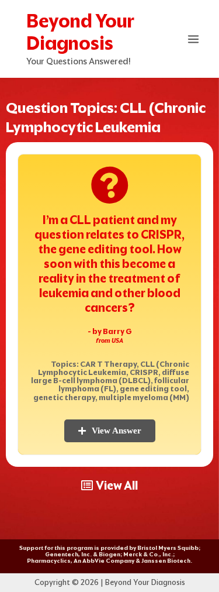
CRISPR (144, 372)
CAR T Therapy (108, 364)
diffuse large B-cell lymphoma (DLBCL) (110, 376)
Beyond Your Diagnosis (80, 32)
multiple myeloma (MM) (144, 397)
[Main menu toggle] (194, 39)
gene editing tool (153, 389)
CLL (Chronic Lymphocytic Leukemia (113, 368)
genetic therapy (64, 397)
